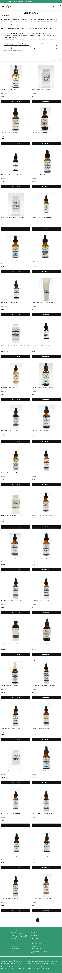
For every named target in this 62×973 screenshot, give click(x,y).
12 (33, 920)
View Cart (13, 941)
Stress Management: (10, 33)
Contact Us (34, 935)
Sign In (13, 943)
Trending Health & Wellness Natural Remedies (40, 951)
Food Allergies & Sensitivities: (13, 39)
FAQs (32, 941)
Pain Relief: (7, 49)
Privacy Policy (34, 946)
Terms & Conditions (36, 948)
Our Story (33, 932)
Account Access (15, 948)
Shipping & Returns (36, 943)
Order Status (14, 946)
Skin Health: (7, 43)
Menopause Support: (10, 35)
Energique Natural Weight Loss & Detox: (16, 45)
